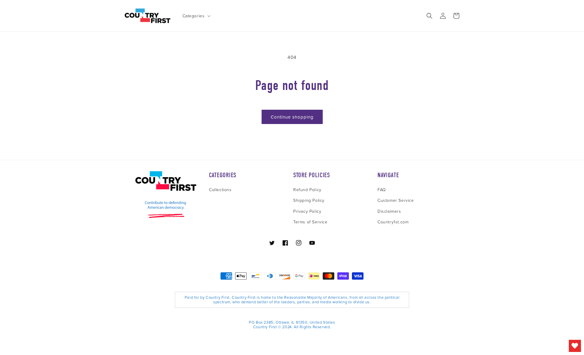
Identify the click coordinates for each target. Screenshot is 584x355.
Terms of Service (310, 222)
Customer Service (395, 200)
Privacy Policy (307, 211)
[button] (196, 15)
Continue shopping (292, 117)
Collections (220, 189)
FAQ (381, 189)
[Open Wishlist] (575, 346)
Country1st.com (392, 222)
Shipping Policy (309, 200)
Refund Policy (307, 189)
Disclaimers (389, 211)
